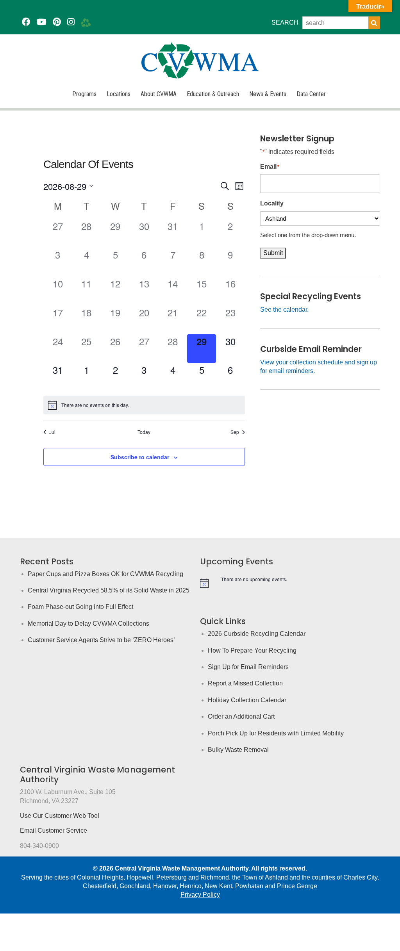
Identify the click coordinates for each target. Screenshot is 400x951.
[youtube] (41, 22)
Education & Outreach (213, 94)
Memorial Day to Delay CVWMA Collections (88, 623)
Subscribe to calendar (140, 457)
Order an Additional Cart (241, 716)
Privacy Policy (200, 894)
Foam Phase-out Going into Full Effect (80, 606)
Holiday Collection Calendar (247, 700)
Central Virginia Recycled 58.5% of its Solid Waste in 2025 (108, 590)
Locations (118, 94)
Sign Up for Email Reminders (248, 667)
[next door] (86, 22)
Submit (273, 253)
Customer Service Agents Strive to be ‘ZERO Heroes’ (101, 640)
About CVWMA (159, 94)
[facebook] (26, 22)
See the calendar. (284, 309)
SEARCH (284, 22)
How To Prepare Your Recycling (252, 650)
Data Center (311, 94)
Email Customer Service (53, 830)
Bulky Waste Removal (238, 749)
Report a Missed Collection (245, 683)
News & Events (267, 94)
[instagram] (71, 22)
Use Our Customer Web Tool (59, 815)
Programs (84, 94)
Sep (234, 432)
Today (144, 432)
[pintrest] (57, 22)
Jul (52, 432)
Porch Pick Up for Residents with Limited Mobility (276, 733)
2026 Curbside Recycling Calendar (256, 633)
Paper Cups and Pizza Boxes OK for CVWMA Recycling (105, 574)
